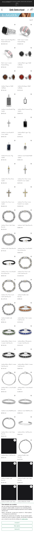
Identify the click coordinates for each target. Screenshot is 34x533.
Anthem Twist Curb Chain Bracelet (8, 226)
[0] (31, 10)
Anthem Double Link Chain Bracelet (25, 479)
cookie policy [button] (24, 519)
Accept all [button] (17, 522)
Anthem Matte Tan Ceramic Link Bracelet (25, 319)
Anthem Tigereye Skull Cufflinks (7, 87)
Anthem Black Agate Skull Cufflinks (24, 64)
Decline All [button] (17, 529)
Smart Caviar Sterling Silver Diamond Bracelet (8, 40)
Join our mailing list (6, 1)
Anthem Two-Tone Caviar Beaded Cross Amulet (24, 203)
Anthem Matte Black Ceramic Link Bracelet (8, 365)
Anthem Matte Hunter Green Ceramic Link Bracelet (8, 342)
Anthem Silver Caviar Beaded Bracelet (8, 388)
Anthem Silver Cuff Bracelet (25, 432)
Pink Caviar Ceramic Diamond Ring (23, 40)
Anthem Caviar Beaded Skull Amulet (25, 156)
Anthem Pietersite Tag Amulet (7, 156)
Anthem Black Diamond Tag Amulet (25, 110)
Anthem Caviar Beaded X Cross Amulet (7, 133)
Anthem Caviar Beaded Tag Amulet (8, 110)
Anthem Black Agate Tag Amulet (24, 133)
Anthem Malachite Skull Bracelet (24, 502)
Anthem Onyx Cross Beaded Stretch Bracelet (25, 249)
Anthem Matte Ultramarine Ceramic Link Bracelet (25, 342)
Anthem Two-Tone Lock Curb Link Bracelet (24, 272)
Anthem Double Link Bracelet (23, 295)
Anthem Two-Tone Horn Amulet (7, 179)
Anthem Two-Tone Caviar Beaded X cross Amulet (24, 179)
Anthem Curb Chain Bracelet (25, 225)
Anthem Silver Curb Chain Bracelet (8, 433)
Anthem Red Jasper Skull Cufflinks (24, 87)
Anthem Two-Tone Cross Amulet (7, 203)
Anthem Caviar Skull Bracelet (8, 410)
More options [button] (17, 526)
